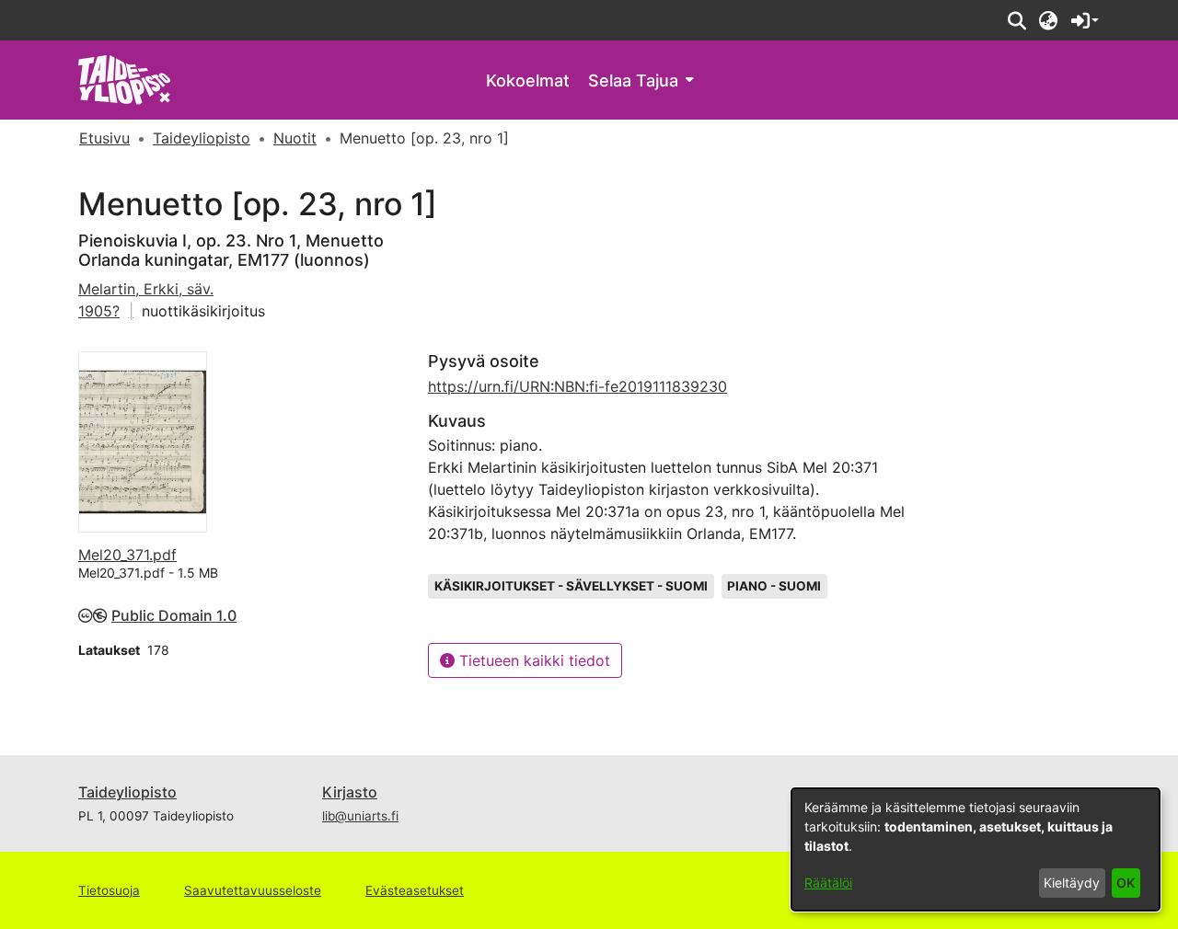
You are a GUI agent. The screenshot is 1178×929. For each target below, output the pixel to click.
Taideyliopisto (127, 792)
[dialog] (975, 849)
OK (1125, 882)
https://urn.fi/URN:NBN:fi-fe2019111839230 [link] (577, 386)
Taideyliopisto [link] (201, 138)
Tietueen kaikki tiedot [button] (532, 660)
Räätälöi (828, 882)
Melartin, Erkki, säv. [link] (146, 289)
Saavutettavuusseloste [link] (252, 890)
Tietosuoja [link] (109, 890)
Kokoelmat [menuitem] (528, 80)
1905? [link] (99, 311)
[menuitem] (640, 80)
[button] (1016, 20)
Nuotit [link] (295, 138)
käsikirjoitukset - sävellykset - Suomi (571, 586)
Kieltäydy (1072, 882)
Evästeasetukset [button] (414, 890)
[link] (124, 78)
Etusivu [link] (104, 138)
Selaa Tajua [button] (633, 80)
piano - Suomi (774, 586)
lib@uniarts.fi (360, 816)
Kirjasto (349, 792)
